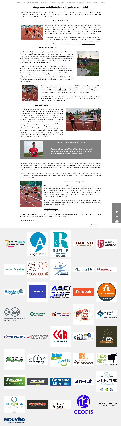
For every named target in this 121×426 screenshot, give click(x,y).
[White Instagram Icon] (117, 216)
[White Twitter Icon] (117, 211)
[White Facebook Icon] (117, 206)
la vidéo (98, 163)
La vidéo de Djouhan (38, 58)
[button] (23, 3)
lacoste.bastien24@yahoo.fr (92, 227)
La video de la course (37, 69)
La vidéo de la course (88, 44)
